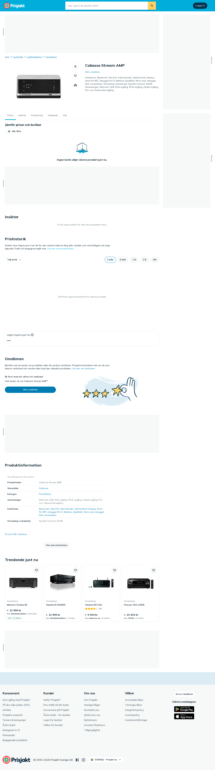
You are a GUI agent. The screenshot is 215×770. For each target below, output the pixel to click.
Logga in (200, 5)
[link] (23, 593)
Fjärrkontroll (81, 508)
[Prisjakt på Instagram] (83, 759)
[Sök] (152, 6)
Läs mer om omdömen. (84, 368)
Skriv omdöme (92, 71)
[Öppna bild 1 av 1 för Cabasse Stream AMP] (38, 86)
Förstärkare (51, 57)
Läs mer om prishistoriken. (60, 248)
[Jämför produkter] (75, 85)
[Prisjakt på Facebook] (77, 759)
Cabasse (43, 488)
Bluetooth (44, 508)
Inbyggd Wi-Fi (55, 512)
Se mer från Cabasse (16, 534)
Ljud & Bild (18, 57)
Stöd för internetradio (62, 508)
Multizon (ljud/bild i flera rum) (79, 512)
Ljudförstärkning (34, 57)
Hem (7, 57)
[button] (75, 66)
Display (92, 508)
